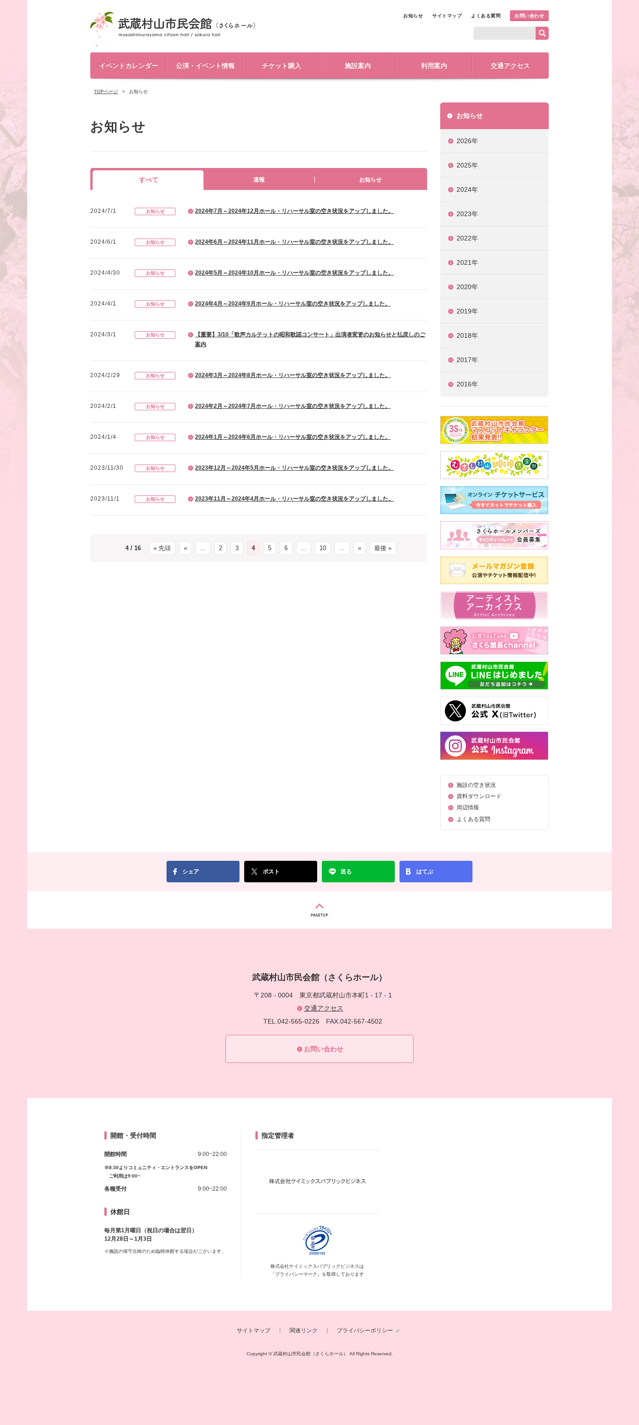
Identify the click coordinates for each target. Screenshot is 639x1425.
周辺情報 (468, 807)
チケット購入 (281, 65)
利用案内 (434, 65)
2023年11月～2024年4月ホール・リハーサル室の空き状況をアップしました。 (294, 498)
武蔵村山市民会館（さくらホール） (172, 29)
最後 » (383, 548)
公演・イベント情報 (205, 65)
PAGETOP (319, 910)
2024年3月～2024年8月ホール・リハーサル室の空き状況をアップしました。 (293, 375)
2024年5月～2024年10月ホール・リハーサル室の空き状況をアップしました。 (294, 272)
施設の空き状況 (476, 785)
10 (323, 548)
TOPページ (106, 91)
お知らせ (413, 15)
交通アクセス (510, 65)
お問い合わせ (529, 15)
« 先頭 (162, 548)
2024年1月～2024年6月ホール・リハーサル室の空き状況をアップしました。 (293, 437)
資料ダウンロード (479, 796)
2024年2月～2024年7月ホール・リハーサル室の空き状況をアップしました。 (293, 406)
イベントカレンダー (128, 65)
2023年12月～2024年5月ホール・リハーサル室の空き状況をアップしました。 (294, 468)
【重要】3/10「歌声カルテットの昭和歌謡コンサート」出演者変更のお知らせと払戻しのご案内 (310, 339)
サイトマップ (447, 15)
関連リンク (304, 1330)
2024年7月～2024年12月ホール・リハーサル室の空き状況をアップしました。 (294, 211)
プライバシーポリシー (365, 1330)
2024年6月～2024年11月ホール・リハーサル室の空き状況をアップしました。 (294, 242)
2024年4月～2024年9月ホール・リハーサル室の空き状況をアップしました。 (293, 303)
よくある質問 (486, 15)
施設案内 (358, 65)
